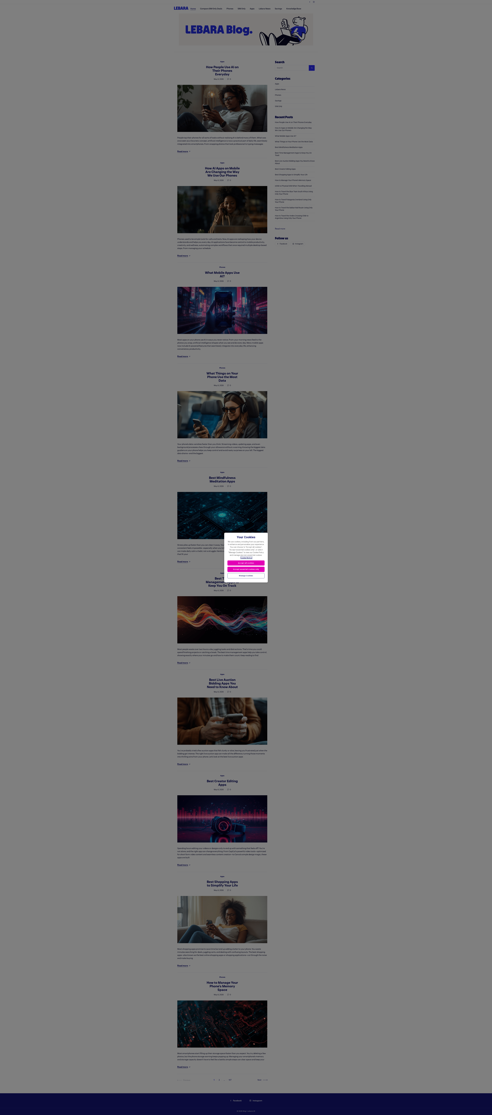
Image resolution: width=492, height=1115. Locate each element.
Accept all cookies (246, 563)
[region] (246, 557)
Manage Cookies (246, 576)
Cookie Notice (246, 558)
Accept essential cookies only (246, 569)
